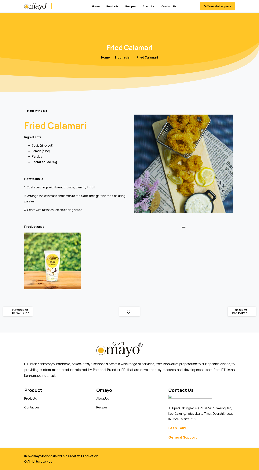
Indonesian (123, 57)
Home (105, 57)
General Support (182, 437)
